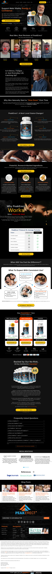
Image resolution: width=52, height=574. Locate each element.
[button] (50, 2)
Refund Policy (4, 532)
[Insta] (27, 523)
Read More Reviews (26, 63)
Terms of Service (4, 530)
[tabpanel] (10, 460)
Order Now (43, 2)
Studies (27, 188)
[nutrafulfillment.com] (38, 533)
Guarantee (17, 2)
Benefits (21, 2)
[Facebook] (19, 523)
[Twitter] (30, 523)
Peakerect (7, 567)
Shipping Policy (4, 534)
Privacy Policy (4, 528)
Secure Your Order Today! (26, 409)
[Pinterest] (22, 523)
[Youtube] (24, 523)
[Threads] (33, 523)
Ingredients (24, 2)
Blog (21, 532)
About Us (14, 537)
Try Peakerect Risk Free (26, 305)
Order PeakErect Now (26, 145)
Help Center (23, 530)
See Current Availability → (11, 20)
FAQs (31, 2)
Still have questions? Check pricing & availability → (26, 446)
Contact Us (22, 534)
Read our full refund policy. (32, 406)
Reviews (28, 2)
